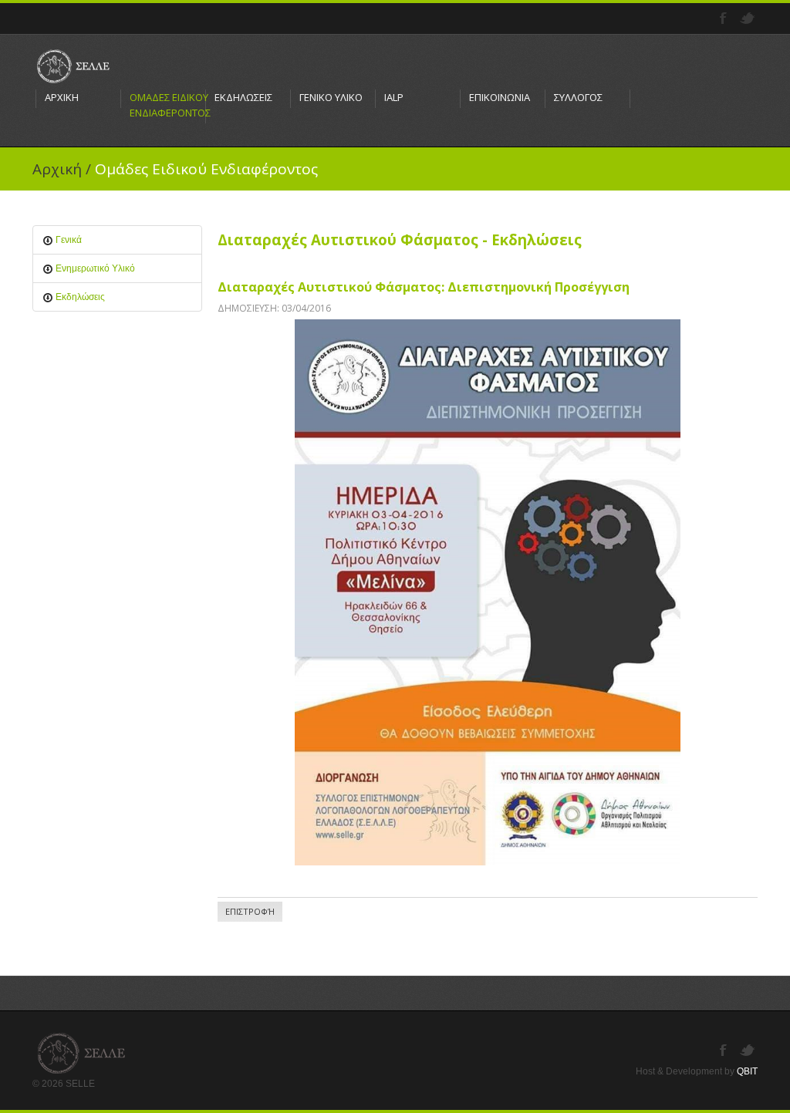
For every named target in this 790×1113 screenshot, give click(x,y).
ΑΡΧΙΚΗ (62, 97)
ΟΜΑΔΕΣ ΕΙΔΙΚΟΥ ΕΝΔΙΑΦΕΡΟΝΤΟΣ (163, 105)
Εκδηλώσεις (79, 297)
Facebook (725, 18)
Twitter (749, 18)
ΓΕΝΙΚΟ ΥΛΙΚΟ (331, 97)
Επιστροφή (250, 911)
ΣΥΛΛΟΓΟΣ (578, 97)
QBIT (747, 1071)
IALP (393, 97)
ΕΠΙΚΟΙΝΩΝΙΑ (499, 97)
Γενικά (67, 239)
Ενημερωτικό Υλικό (94, 268)
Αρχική (57, 169)
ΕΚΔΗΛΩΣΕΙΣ (243, 97)
